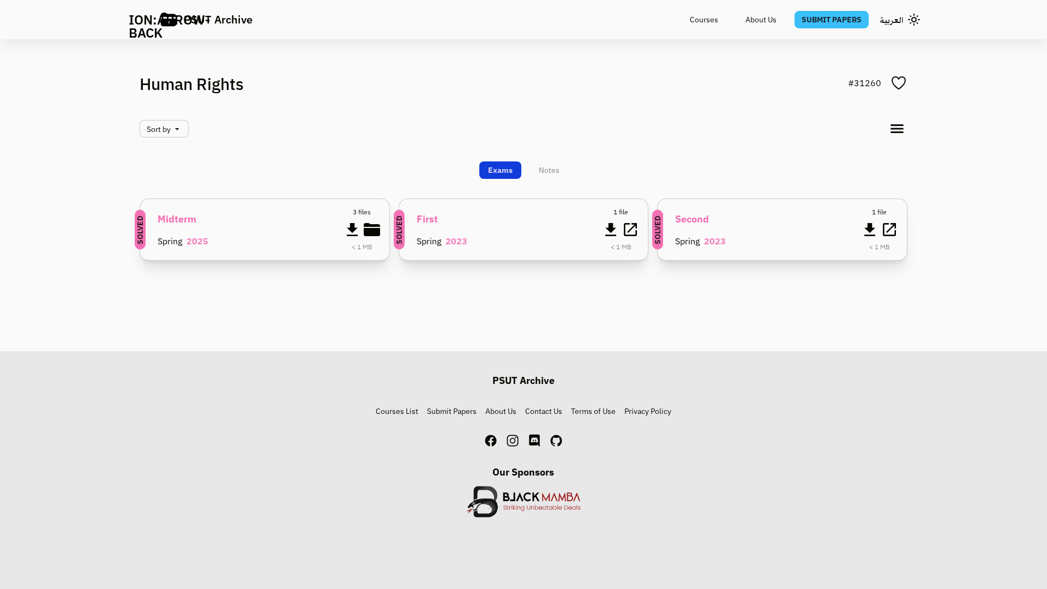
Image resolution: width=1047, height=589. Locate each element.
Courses (704, 20)
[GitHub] (556, 440)
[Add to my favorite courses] (898, 83)
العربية (891, 19)
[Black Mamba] (523, 501)
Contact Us (543, 411)
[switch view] (897, 129)
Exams (500, 170)
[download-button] (352, 229)
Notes (549, 170)
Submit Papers (832, 20)
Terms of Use (593, 411)
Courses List (397, 411)
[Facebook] (490, 440)
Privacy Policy (647, 411)
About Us (761, 20)
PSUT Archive (218, 19)
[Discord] (534, 440)
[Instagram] (512, 440)
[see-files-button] (372, 229)
